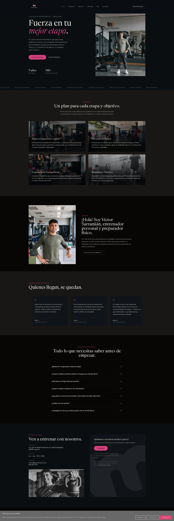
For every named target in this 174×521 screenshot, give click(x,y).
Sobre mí (81, 6)
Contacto (105, 6)
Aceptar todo (165, 517)
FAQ (98, 6)
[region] (87, 516)
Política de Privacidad (105, 465)
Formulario (100, 448)
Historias (90, 6)
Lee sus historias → (54, 57)
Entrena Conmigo (138, 6)
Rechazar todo (153, 517)
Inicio (63, 6)
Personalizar (140, 517)
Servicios (71, 6)
